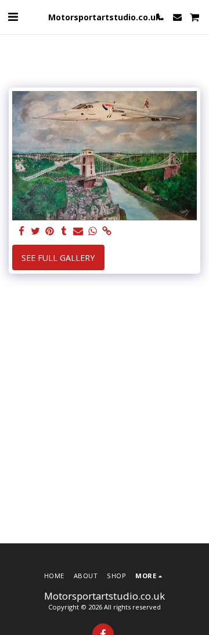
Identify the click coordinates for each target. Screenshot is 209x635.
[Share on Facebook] (21, 231)
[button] (13, 16)
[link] (107, 231)
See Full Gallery (58, 257)
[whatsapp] (93, 231)
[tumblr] (64, 231)
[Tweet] (36, 231)
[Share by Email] (78, 231)
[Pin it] (50, 231)
